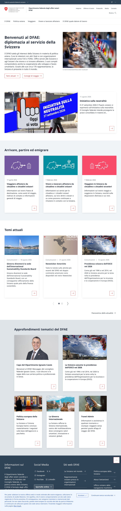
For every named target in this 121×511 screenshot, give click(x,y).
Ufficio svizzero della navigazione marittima (103, 486)
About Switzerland (101, 479)
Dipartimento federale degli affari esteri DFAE (44, 9)
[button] (7, 21)
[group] (22, 267)
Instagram (41, 475)
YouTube (40, 479)
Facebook (40, 471)
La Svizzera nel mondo (73, 471)
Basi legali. (17, 506)
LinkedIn (51, 479)
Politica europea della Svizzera (102, 472)
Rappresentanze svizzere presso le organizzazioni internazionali (71, 481)
